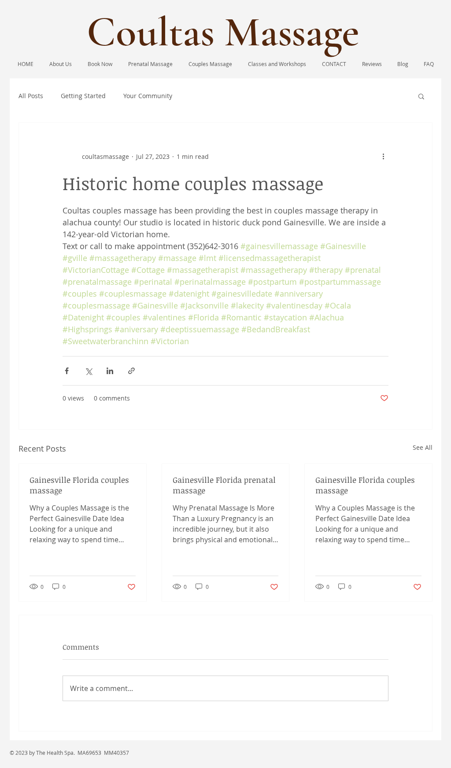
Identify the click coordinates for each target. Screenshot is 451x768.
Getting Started (83, 96)
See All (423, 447)
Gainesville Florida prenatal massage (224, 485)
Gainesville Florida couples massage (79, 485)
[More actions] (383, 156)
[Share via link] (131, 371)
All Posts (30, 96)
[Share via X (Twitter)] (88, 371)
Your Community (147, 96)
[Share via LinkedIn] (110, 371)
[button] (421, 95)
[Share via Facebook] (67, 371)
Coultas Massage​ (223, 32)
